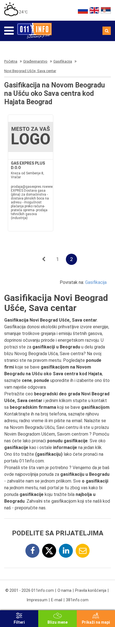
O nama (64, 590)
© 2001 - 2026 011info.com (29, 590)
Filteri (19, 622)
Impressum (37, 600)
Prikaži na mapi (96, 622)
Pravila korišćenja (90, 590)
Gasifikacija (96, 282)
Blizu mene (57, 622)
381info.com (77, 600)
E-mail (56, 600)
